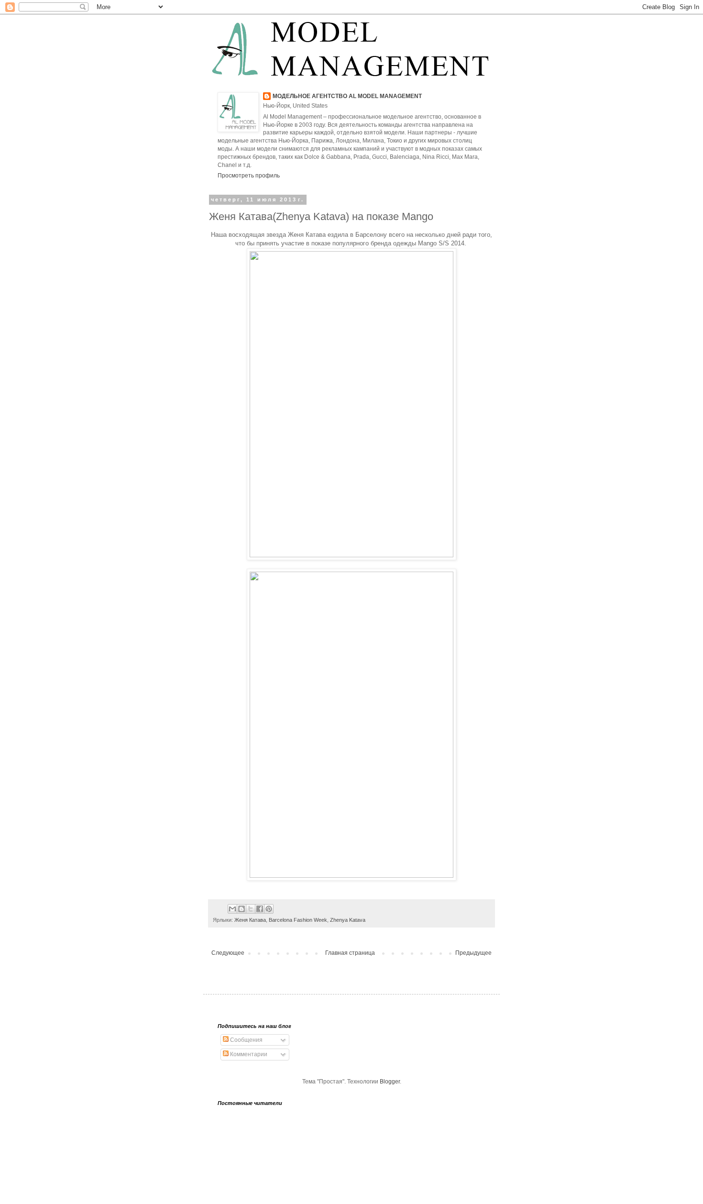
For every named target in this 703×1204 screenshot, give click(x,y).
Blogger (390, 1081)
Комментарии (248, 1054)
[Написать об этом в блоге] (241, 909)
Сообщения (246, 1040)
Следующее (227, 953)
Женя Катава (250, 920)
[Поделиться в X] (250, 909)
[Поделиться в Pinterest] (269, 909)
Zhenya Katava (347, 920)
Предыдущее (473, 953)
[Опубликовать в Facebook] (259, 909)
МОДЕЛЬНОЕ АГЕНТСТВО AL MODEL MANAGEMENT (347, 96)
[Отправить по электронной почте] (232, 909)
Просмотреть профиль (249, 175)
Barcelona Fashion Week (298, 920)
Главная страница (350, 953)
